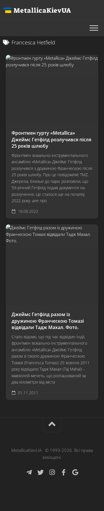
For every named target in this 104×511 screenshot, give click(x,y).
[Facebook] (63, 472)
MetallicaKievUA (42, 10)
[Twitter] (40, 472)
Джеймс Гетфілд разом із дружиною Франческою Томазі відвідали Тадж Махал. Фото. (48, 320)
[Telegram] (29, 472)
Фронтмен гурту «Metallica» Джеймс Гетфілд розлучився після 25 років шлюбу (51, 139)
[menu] (94, 28)
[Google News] (75, 472)
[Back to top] (52, 425)
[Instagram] (52, 472)
